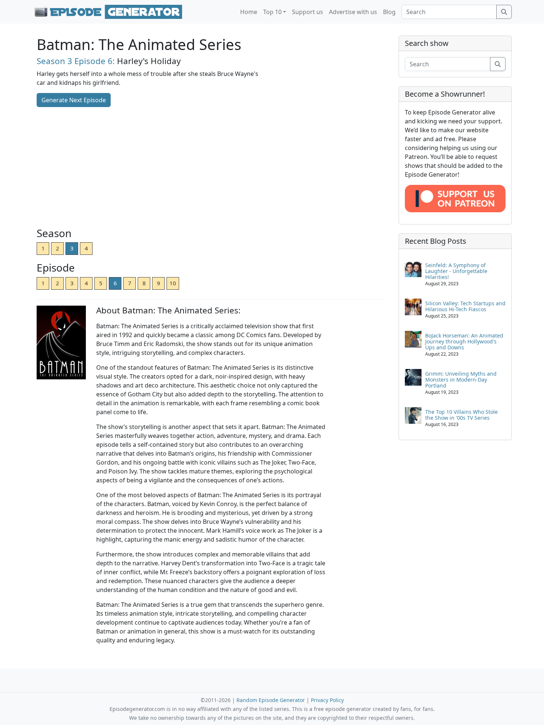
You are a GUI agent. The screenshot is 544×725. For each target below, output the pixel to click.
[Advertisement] (211, 168)
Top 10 (272, 12)
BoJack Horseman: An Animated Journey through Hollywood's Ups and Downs (464, 341)
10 (172, 283)
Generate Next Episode (73, 100)
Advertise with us (353, 12)
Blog (389, 12)
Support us (307, 12)
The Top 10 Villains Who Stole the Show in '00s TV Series (461, 414)
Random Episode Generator (270, 700)
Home (248, 12)
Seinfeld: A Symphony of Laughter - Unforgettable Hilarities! (456, 271)
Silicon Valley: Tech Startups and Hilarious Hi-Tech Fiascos (465, 306)
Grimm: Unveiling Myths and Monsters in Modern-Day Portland (461, 379)
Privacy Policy (327, 700)
